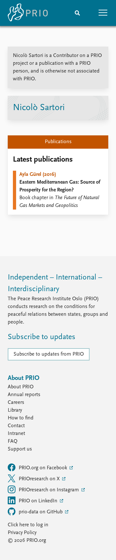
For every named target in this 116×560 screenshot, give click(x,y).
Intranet (16, 433)
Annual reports (24, 394)
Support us (20, 449)
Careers (16, 402)
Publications (58, 141)
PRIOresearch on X (40, 479)
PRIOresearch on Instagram (49, 490)
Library (15, 410)
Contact (16, 426)
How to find (21, 418)
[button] (103, 13)
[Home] (28, 13)
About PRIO (21, 387)
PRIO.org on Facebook (43, 468)
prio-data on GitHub (41, 512)
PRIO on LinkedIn (39, 501)
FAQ (12, 441)
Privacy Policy (22, 532)
